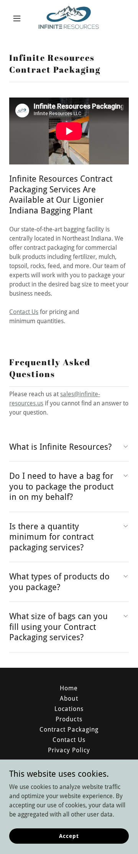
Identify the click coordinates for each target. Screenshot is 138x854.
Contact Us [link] (69, 739)
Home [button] (69, 688)
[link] (68, 18)
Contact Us (23, 312)
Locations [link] (69, 708)
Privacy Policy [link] (69, 750)
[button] (18, 18)
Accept (69, 836)
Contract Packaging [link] (68, 729)
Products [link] (69, 719)
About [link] (69, 698)
